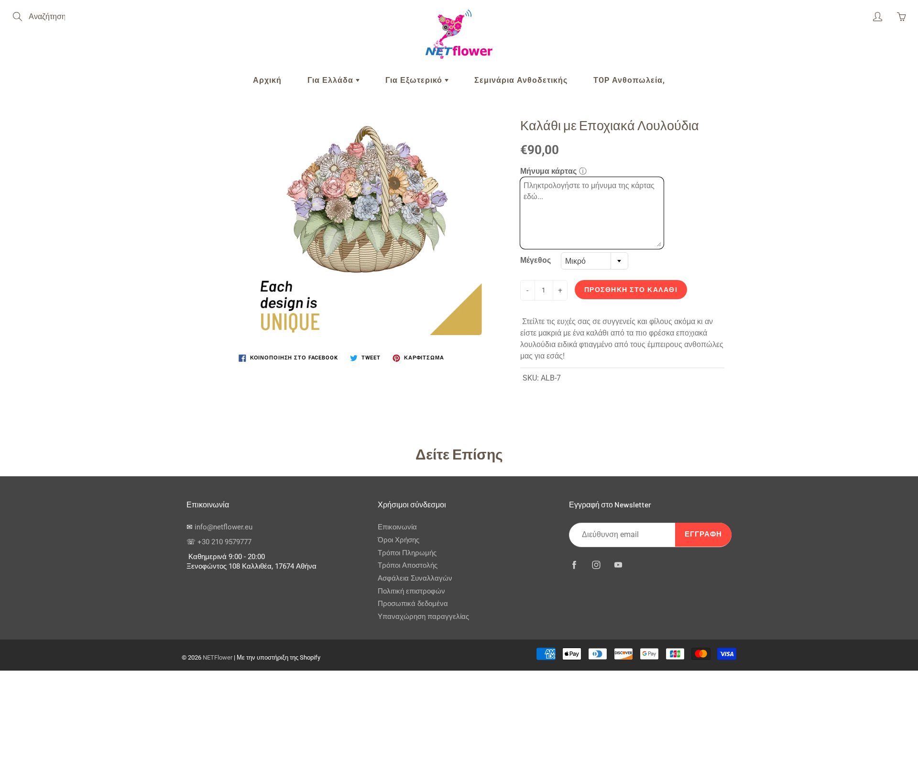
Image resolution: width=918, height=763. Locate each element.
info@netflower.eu (223, 527)
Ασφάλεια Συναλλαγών (415, 578)
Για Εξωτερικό (415, 80)
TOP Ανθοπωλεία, (629, 80)
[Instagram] (596, 565)
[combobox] (594, 260)
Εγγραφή (703, 534)
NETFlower (217, 657)
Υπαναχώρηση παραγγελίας (423, 617)
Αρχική (267, 80)
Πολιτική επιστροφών (411, 591)
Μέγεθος (535, 260)
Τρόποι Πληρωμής (407, 553)
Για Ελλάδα (331, 80)
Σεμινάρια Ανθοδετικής (521, 80)
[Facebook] (574, 565)
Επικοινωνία (397, 527)
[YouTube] (618, 565)
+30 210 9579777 (224, 542)
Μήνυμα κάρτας (548, 171)
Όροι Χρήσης (398, 540)
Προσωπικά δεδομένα (413, 604)
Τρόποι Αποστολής (407, 565)
